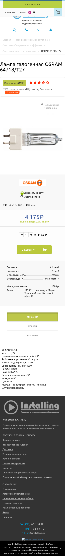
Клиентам (10, 12)
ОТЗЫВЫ (32, 326)
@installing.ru (35, 532)
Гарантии (7, 467)
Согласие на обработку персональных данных (27, 477)
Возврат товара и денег (15, 444)
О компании (9, 488)
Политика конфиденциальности (19, 472)
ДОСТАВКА (32, 335)
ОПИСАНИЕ (32, 317)
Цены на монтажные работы (18, 498)
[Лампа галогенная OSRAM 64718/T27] (32, 139)
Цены (23, 12)
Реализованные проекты (16, 507)
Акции (5, 512)
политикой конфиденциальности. (39, 552)
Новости (7, 516)
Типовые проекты (12, 502)
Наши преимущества (13, 463)
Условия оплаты (11, 458)
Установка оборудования (16, 493)
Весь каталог (33, 4)
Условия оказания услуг (15, 453)
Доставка (7, 449)
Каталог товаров (11, 439)
